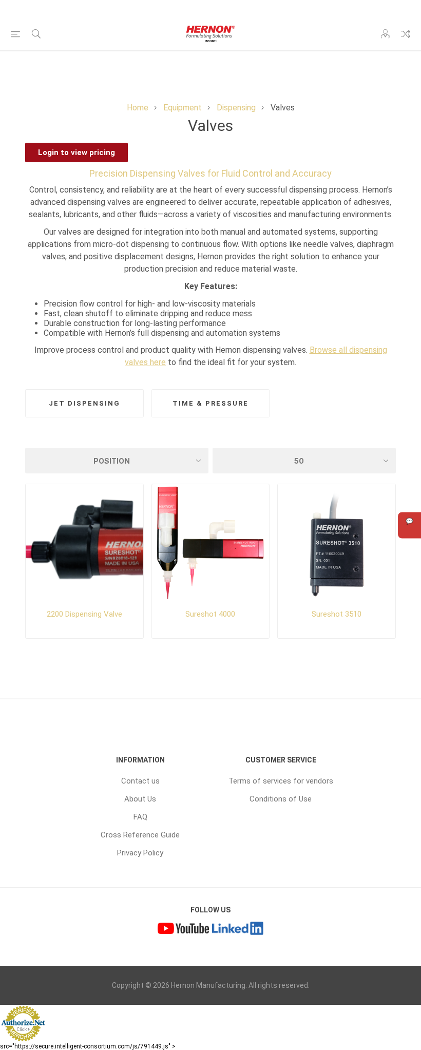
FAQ (140, 817)
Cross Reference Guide (140, 834)
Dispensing (236, 107)
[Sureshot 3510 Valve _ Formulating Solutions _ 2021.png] (336, 543)
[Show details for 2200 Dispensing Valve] (84, 543)
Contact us (140, 781)
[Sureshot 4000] (211, 543)
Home (137, 107)
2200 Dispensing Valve (84, 614)
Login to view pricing (76, 152)
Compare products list (405, 34)
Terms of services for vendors (280, 781)
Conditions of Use (281, 799)
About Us (140, 799)
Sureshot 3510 (336, 614)
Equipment (182, 107)
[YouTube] (183, 930)
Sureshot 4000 (210, 614)
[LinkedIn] (237, 930)
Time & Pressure (210, 403)
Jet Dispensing (84, 403)
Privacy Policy (140, 852)
